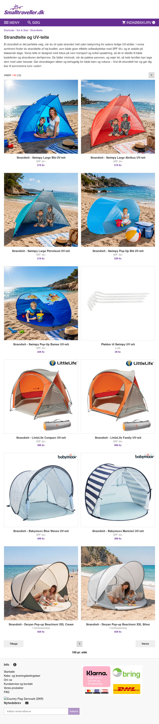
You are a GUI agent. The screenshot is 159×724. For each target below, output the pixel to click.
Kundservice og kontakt (18, 684)
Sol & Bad (22, 30)
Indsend (74, 711)
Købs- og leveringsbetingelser (22, 676)
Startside (9, 30)
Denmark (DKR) (33, 699)
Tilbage (14, 643)
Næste (145, 643)
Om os (8, 680)
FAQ (6, 692)
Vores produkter (13, 688)
